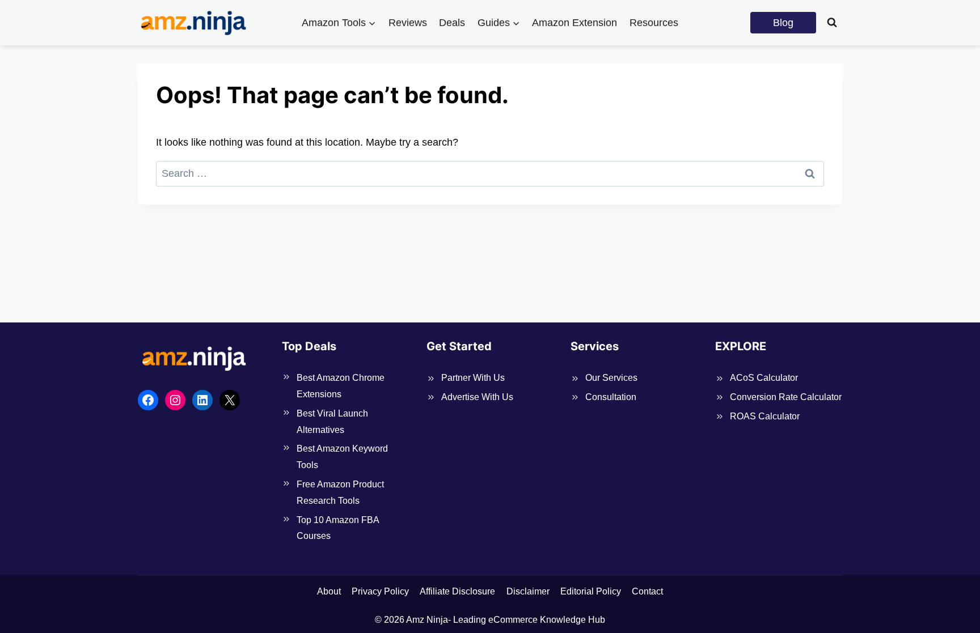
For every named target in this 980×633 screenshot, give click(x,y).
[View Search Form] (832, 22)
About (329, 591)
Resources (654, 22)
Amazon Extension (574, 22)
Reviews (407, 22)
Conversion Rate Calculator (786, 397)
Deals (452, 22)
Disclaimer (528, 591)
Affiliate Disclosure (457, 591)
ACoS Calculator (764, 378)
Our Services (611, 378)
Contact (647, 591)
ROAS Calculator (765, 416)
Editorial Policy (590, 591)
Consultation (610, 397)
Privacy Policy (380, 591)
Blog (783, 22)
